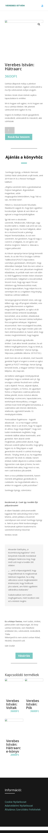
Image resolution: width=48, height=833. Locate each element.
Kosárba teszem (19, 137)
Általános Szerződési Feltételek (23, 809)
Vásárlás (24, 656)
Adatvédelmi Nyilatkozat (19, 805)
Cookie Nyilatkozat (15, 801)
